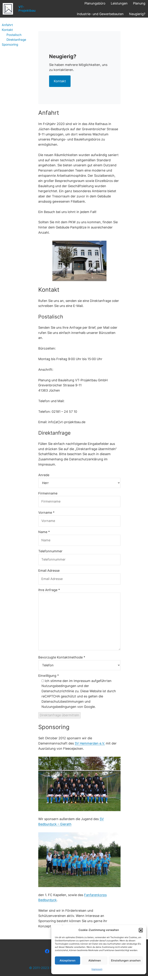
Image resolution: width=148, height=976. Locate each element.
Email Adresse (49, 570)
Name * (44, 532)
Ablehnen (94, 960)
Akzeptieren (67, 960)
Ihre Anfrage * (49, 590)
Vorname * (46, 512)
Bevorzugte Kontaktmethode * (61, 657)
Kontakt (7, 30)
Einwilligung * (48, 675)
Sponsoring (10, 44)
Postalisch (13, 35)
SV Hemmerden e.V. (90, 743)
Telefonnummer (50, 551)
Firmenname (47, 493)
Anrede (43, 475)
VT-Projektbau (27, 8)
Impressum (97, 969)
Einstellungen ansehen (126, 960)
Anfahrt (7, 25)
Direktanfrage (16, 39)
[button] (141, 930)
